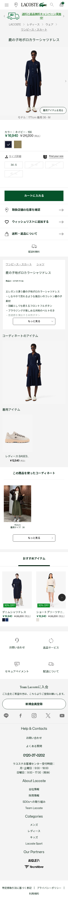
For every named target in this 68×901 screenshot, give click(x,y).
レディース (34, 831)
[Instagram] (34, 716)
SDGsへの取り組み (34, 802)
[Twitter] (48, 716)
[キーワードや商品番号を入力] (52, 5)
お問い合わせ (34, 738)
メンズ (34, 825)
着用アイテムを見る (53, 110)
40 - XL (13, 174)
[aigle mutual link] (34, 860)
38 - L (54, 165)
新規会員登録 (34, 704)
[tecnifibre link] (34, 867)
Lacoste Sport (34, 843)
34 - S (14, 165)
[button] (62, 597)
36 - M (34, 165)
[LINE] (6, 716)
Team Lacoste (34, 808)
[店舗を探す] (16, 5)
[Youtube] (62, 716)
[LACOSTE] (34, 5)
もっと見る (34, 321)
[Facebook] (20, 716)
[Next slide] (65, 81)
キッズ (34, 837)
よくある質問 (34, 746)
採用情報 (34, 795)
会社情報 (34, 789)
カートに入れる (34, 195)
